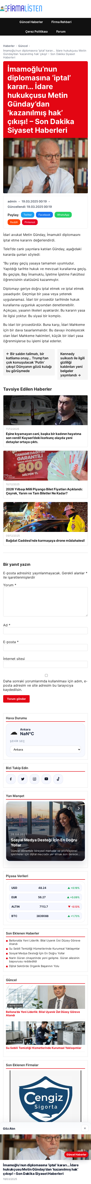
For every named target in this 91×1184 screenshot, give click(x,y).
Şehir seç (17, 741)
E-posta (11, 642)
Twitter (27, 214)
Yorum (9, 585)
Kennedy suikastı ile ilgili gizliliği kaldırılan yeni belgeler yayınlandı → (72, 364)
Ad (6, 625)
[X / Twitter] (23, 779)
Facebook (44, 214)
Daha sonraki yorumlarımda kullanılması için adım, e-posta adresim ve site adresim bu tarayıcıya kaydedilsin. (45, 685)
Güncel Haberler (31, 22)
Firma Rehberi (61, 22)
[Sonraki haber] (78, 808)
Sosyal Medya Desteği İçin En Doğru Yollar (37, 953)
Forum (61, 31)
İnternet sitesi (14, 659)
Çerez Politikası (36, 31)
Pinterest (30, 222)
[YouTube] (46, 779)
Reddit (14, 222)
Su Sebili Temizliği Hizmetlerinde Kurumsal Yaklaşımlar (44, 948)
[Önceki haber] (69, 808)
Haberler (9, 46)
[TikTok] (58, 779)
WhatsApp (63, 214)
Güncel (23, 46)
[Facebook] (11, 779)
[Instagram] (34, 779)
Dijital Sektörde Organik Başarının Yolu (34, 966)
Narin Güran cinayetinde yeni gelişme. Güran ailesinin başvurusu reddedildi (44, 959)
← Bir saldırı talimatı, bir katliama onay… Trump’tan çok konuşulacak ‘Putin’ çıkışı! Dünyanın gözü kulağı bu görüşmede (29, 362)
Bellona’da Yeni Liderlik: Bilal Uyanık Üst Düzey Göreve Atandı (44, 942)
